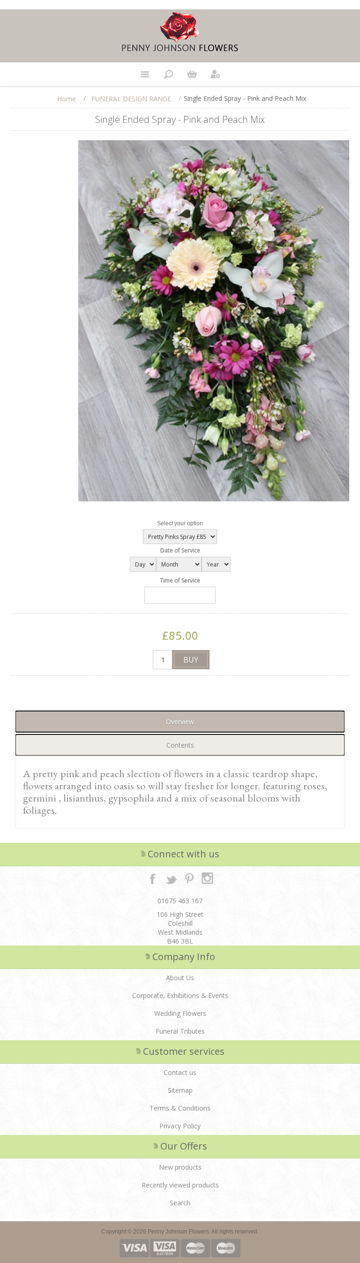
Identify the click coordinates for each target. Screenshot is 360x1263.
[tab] (180, 721)
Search (180, 1202)
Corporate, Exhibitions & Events (180, 995)
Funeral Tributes (180, 1031)
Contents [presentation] (180, 745)
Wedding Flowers (180, 1013)
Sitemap (180, 1090)
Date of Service (180, 550)
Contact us (180, 1072)
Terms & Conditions (180, 1108)
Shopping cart (191, 74)
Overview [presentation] (180, 721)
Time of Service (180, 580)
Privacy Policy (180, 1125)
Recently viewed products (180, 1184)
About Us (180, 977)
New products (180, 1167)
